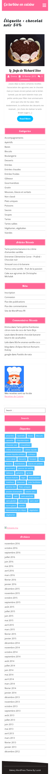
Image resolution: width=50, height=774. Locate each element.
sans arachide (27, 496)
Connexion (10, 297)
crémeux (31, 454)
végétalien (33, 510)
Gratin (8, 187)
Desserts (9, 160)
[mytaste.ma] (11, 527)
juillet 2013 (10, 719)
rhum (8, 496)
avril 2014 (9, 679)
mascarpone (34, 477)
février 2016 (10, 579)
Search (25, 418)
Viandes (8, 232)
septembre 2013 (12, 710)
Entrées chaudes (13, 169)
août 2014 (9, 661)
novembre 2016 (12, 543)
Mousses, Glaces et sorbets (18, 192)
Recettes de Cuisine (14, 396)
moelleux (10, 482)
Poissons (9, 205)
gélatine (19, 473)
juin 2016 (9, 561)
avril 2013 (9, 733)
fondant (32, 459)
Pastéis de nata (24, 354)
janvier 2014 (10, 692)
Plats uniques (11, 201)
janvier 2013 (10, 747)
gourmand (10, 468)
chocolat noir (11, 445)
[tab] (44, 5)
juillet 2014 (10, 665)
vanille (22, 505)
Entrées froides (12, 174)
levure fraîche (12, 477)
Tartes (8, 219)
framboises (20, 463)
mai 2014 (9, 674)
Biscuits (8, 151)
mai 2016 (9, 566)
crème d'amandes (13, 449)
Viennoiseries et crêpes (16, 510)
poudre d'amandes (14, 491)
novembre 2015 (12, 593)
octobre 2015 (11, 597)
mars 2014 (10, 683)
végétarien (10, 515)
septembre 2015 (12, 602)
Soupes (8, 214)
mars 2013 (10, 738)
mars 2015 (10, 629)
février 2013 (10, 742)
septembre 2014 (12, 656)
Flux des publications (15, 301)
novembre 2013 (12, 701)
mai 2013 (9, 728)
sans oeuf (34, 501)
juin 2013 (9, 724)
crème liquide (31, 449)
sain (16, 496)
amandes (10, 436)
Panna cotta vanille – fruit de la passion (23, 268)
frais (41, 459)
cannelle (9, 440)
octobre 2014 (11, 652)
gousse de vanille (25, 468)
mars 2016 (10, 575)
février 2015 (10, 634)
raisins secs (31, 491)
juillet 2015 (10, 611)
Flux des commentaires (16, 306)
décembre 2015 (12, 588)
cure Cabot (10, 459)
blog (7, 346)
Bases (7, 146)
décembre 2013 (12, 697)
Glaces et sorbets (35, 463)
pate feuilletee (34, 482)
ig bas (29, 473)
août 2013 (9, 715)
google (8, 354)
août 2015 (9, 606)
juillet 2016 (10, 557)
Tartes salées (11, 223)
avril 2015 (9, 625)
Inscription (10, 292)
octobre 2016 (11, 548)
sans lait (23, 501)
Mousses (21, 482)
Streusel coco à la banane (17, 264)
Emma (8, 327)
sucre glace (11, 505)
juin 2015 (9, 615)
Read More (25, 118)
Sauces (8, 210)
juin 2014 (9, 670)
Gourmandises (12, 183)
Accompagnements (14, 137)
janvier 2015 (10, 638)
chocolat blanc (23, 440)
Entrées (8, 165)
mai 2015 (9, 620)
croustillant (25, 445)
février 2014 (10, 688)
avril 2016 (9, 570)
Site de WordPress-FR (15, 310)
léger (23, 477)
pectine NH (11, 487)
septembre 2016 (12, 552)
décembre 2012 (12, 751)
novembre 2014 (12, 647)
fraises (9, 463)
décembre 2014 (12, 643)
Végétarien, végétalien (15, 228)
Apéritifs (9, 142)
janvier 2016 (10, 584)
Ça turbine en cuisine (19, 4)
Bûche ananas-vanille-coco (27, 342)
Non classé (10, 196)
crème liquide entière (15, 454)
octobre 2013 (11, 706)
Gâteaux (9, 178)
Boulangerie (10, 155)
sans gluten (11, 501)
